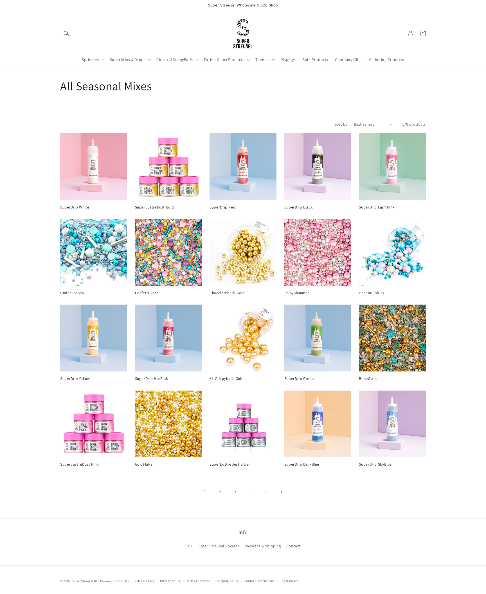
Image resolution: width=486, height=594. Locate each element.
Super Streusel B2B (86, 581)
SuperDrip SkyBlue (375, 464)
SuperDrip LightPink (377, 207)
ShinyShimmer (296, 293)
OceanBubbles (371, 293)
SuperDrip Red (222, 207)
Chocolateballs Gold (227, 293)
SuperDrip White (74, 207)
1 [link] (205, 492)
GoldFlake (144, 464)
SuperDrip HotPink (151, 378)
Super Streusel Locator (218, 545)
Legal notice (289, 581)
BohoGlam (368, 378)
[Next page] (281, 492)
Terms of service (198, 581)
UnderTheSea (72, 293)
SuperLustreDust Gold (154, 207)
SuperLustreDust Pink (79, 464)
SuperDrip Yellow (75, 378)
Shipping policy (227, 581)
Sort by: (341, 124)
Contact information (259, 581)
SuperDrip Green (299, 378)
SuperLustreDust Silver (230, 464)
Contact (293, 545)
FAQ (188, 545)
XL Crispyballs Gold (227, 378)
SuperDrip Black (298, 207)
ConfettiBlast (146, 293)
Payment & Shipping (263, 545)
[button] (66, 33)
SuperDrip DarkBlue (301, 464)
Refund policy (144, 581)
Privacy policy (170, 581)
